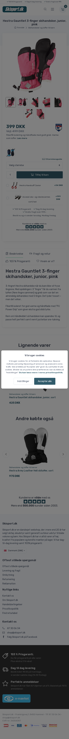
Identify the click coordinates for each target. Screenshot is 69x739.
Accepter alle (45, 381)
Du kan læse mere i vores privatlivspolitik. (41, 372)
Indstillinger (23, 381)
